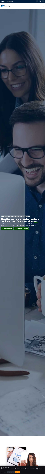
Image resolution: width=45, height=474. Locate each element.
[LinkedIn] (40, 1)
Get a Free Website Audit (7, 228)
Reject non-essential (10, 472)
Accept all (17, 472)
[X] (43, 1)
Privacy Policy (13, 469)
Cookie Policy (6, 469)
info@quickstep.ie (10, 1)
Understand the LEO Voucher (21, 228)
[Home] (6, 6)
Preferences (3, 472)
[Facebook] (37, 1)
